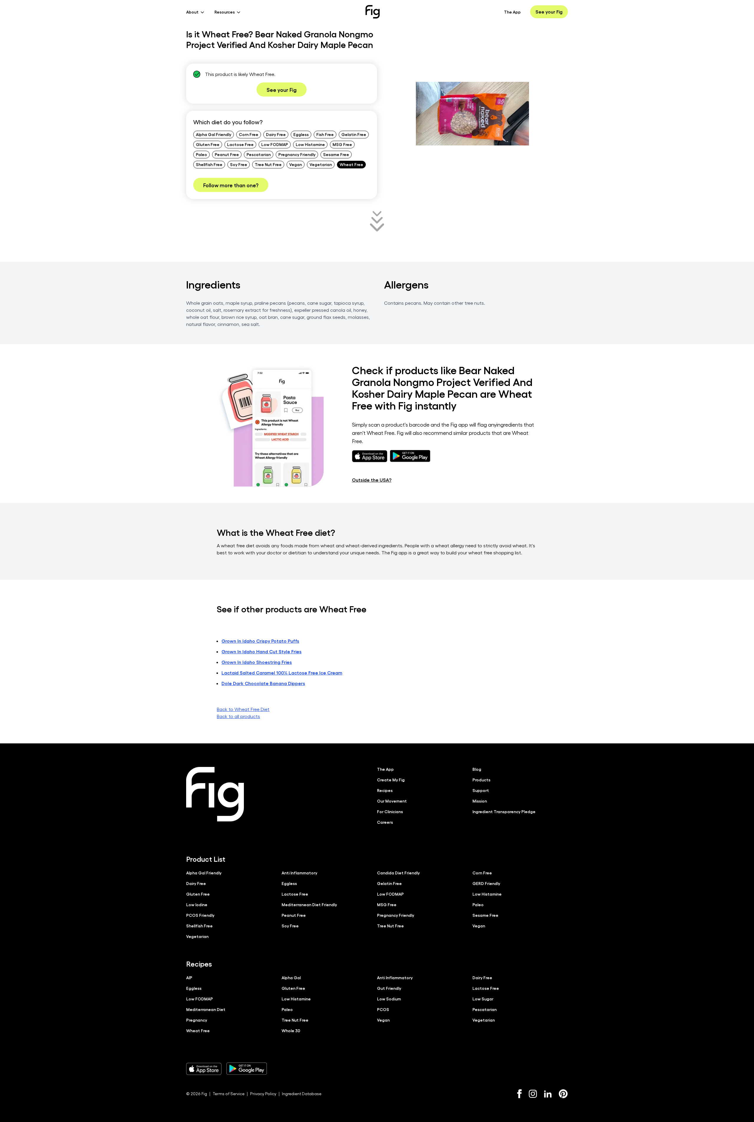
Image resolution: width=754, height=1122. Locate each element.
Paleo (201, 154)
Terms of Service (228, 1093)
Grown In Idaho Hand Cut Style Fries (261, 651)
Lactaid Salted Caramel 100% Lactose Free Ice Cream (281, 672)
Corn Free (248, 134)
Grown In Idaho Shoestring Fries (256, 662)
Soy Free (238, 164)
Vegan (295, 164)
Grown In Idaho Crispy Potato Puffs (260, 641)
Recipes (385, 790)
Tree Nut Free (268, 164)
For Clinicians (390, 811)
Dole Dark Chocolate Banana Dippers (263, 683)
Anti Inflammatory (299, 873)
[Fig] (373, 12)
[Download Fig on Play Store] (246, 1069)
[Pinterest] (563, 1093)
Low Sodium (389, 999)
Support (480, 790)
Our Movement (392, 801)
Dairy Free (276, 134)
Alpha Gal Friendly (213, 134)
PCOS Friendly (200, 915)
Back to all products (238, 716)
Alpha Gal (291, 977)
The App (512, 11)
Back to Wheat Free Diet (243, 709)
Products (481, 780)
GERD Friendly (486, 883)
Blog (476, 769)
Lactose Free (240, 144)
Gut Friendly (389, 988)
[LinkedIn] (548, 1094)
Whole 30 (291, 1030)
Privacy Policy (263, 1093)
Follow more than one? (230, 185)
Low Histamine (310, 144)
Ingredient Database (301, 1093)
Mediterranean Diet (205, 1009)
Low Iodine (196, 904)
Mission (479, 801)
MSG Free (342, 144)
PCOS (383, 1009)
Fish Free (325, 134)
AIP (189, 977)
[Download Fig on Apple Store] (203, 1069)
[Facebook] (519, 1093)
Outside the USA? (371, 480)
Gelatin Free (353, 134)
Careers (385, 822)
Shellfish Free (209, 164)
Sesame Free (336, 154)
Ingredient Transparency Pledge (503, 811)
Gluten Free (207, 144)
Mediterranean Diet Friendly (309, 904)
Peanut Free (227, 154)
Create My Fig (391, 780)
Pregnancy (196, 1020)
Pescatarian (259, 154)
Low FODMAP (274, 144)
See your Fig (549, 11)
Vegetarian (321, 164)
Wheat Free (351, 164)
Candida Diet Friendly (398, 873)
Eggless (301, 134)
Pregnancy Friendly (296, 154)
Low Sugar (482, 999)
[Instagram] (533, 1094)
